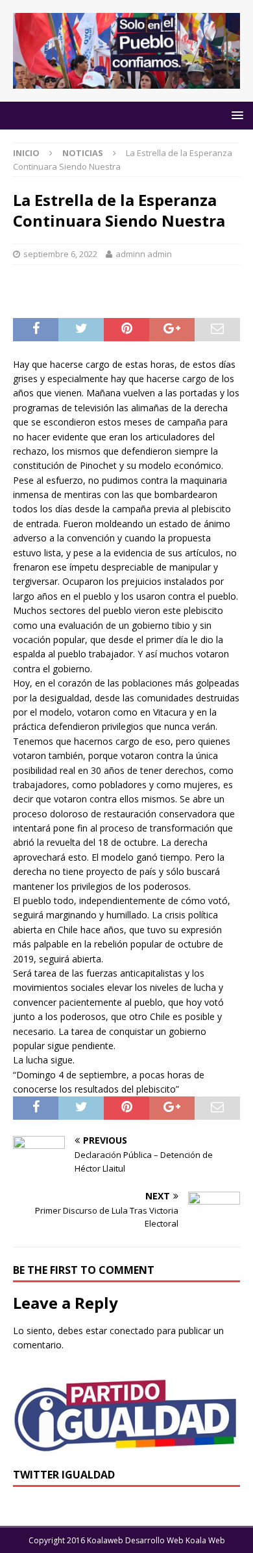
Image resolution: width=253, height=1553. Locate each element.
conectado (132, 1330)
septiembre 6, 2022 (60, 254)
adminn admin (143, 254)
